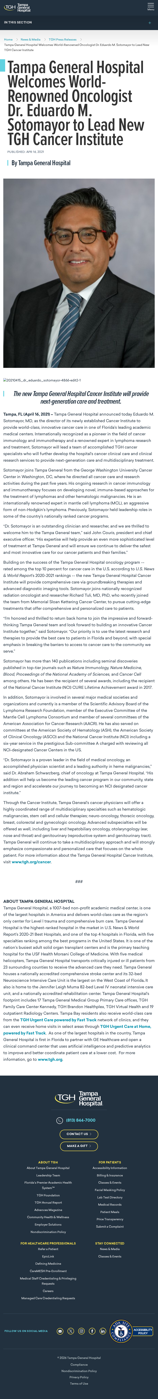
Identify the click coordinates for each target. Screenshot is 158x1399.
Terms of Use (79, 1383)
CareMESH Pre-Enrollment (48, 1271)
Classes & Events (109, 1182)
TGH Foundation (48, 1195)
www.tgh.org (50, 1060)
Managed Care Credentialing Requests (48, 1298)
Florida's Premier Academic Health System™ (48, 1185)
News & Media (110, 1249)
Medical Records (110, 1204)
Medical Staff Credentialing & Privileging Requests (48, 1281)
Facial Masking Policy (110, 1190)
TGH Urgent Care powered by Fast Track (58, 1020)
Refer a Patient (48, 1249)
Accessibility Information (110, 1168)
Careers (48, 1291)
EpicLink (48, 1256)
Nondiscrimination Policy (48, 1232)
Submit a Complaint (110, 1226)
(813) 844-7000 (80, 1121)
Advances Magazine (48, 1210)
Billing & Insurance (110, 1175)
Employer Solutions (48, 1224)
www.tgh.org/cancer (31, 862)
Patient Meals (109, 1212)
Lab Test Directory (109, 1197)
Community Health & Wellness (48, 1217)
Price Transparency (110, 1219)
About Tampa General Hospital (48, 1168)
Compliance (79, 1364)
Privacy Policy (79, 1377)
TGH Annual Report (48, 1202)
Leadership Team (48, 1175)
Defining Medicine (48, 1263)
